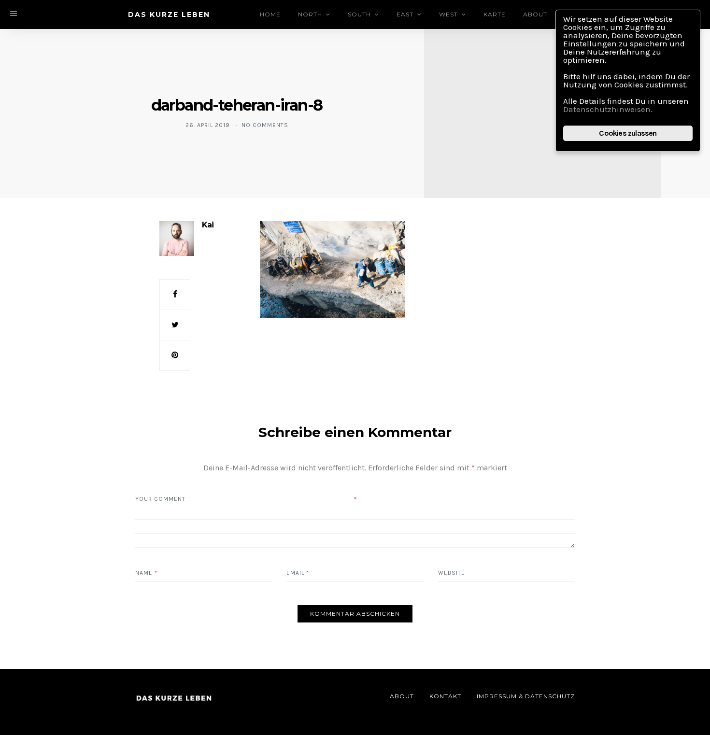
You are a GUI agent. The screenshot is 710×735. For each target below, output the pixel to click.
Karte (494, 14)
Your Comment (160, 498)
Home (270, 14)
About (535, 14)
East (405, 14)
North (310, 14)
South (359, 14)
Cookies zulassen (627, 133)
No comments (264, 125)
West (448, 14)
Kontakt (445, 696)
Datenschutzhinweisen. (608, 109)
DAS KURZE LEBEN (169, 14)
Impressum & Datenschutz (526, 696)
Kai (207, 224)
